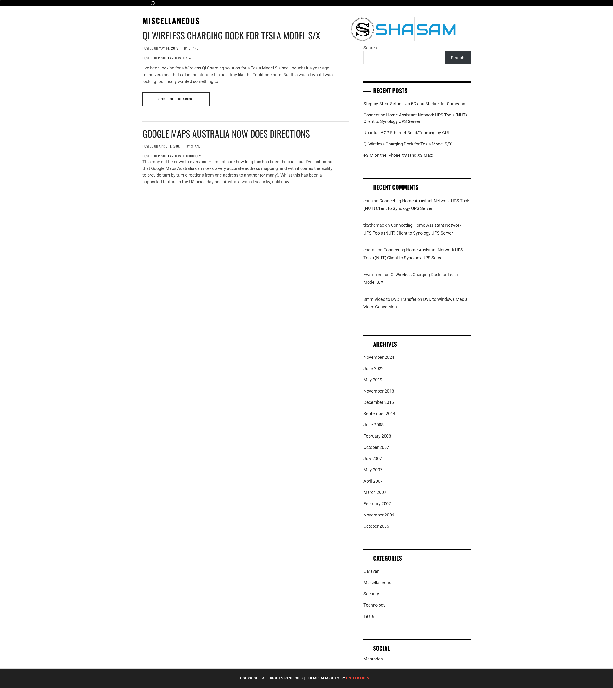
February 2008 (377, 436)
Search (370, 47)
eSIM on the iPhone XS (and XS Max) (398, 155)
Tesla (187, 57)
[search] (153, 3)
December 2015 (378, 402)
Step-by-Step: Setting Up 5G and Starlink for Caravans (414, 103)
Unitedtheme (359, 678)
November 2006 (378, 514)
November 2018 (378, 390)
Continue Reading (176, 99)
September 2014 (379, 413)
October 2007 (376, 447)
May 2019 (372, 379)
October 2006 (376, 526)
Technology (192, 155)
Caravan (371, 571)
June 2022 (373, 368)
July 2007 (372, 458)
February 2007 (377, 503)
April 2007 (373, 481)
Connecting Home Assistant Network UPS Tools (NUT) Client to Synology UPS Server (415, 118)
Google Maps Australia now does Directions (226, 133)
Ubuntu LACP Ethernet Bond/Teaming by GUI (406, 132)
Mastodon (373, 658)
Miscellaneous (169, 57)
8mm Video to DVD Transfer (389, 299)
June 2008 (373, 424)
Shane (193, 48)
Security (371, 593)
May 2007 (372, 469)
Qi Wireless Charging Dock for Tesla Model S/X (231, 35)
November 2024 (378, 357)
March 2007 (374, 492)
